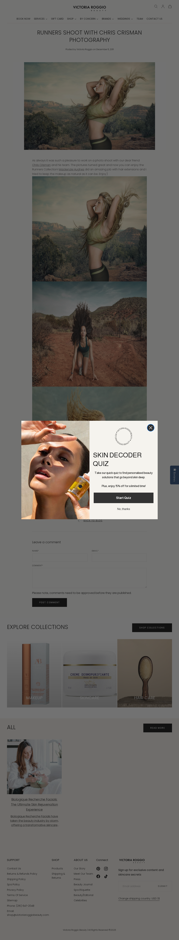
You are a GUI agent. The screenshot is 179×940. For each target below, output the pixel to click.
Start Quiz (123, 498)
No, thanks (123, 509)
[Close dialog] (150, 427)
